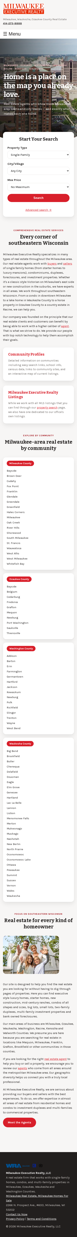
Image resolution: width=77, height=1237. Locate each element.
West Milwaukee (17, 558)
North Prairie (15, 849)
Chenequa (13, 766)
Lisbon (11, 813)
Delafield (12, 771)
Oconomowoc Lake (19, 859)
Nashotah (13, 839)
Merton (11, 823)
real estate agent (55, 1059)
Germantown (15, 676)
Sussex (11, 880)
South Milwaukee (17, 537)
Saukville (12, 628)
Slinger (11, 712)
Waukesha (13, 896)
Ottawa (11, 864)
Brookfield (13, 756)
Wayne (11, 723)
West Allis (13, 553)
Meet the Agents (19, 1122)
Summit (12, 875)
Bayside (11, 470)
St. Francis (13, 543)
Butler (10, 761)
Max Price (14, 180)
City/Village (15, 164)
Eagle (10, 782)
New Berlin (13, 844)
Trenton (11, 718)
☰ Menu (12, 33)
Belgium (12, 591)
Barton (11, 661)
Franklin (12, 491)
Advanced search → (38, 210)
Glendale (12, 496)
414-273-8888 (12, 23)
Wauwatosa (14, 548)
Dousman (13, 777)
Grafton (11, 607)
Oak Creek (13, 522)
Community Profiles (26, 354)
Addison (12, 656)
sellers (67, 263)
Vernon (11, 885)
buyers (52, 263)
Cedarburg (13, 597)
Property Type (17, 147)
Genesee (12, 792)
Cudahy (11, 481)
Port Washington (17, 622)
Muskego (12, 833)
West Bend (13, 728)
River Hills (13, 527)
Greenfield (13, 507)
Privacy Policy (15, 1219)
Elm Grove (13, 787)
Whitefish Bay (15, 563)
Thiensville (13, 633)
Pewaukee (13, 870)
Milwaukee (13, 517)
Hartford (12, 681)
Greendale (13, 501)
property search (47, 407)
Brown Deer (14, 476)
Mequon (12, 612)
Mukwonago (14, 828)
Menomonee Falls (18, 818)
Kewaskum (14, 692)
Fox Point (13, 486)
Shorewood (14, 533)
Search (38, 197)
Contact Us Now (16, 1214)
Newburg (12, 617)
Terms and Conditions (41, 1219)
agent (65, 326)
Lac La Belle (14, 802)
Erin (9, 666)
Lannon (11, 808)
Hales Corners (16, 512)
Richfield (12, 707)
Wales (10, 890)
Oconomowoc (15, 854)
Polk (9, 702)
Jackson (12, 687)
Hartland (12, 797)
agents (22, 1068)
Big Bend (12, 751)
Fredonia (12, 602)
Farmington (14, 671)
